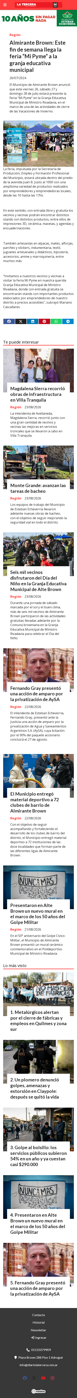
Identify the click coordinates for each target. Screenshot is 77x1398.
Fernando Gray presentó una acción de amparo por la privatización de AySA (36, 693)
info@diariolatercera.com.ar (39, 1365)
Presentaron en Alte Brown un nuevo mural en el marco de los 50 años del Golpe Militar (37, 913)
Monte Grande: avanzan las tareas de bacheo (38, 488)
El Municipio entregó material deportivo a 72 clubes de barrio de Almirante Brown (34, 802)
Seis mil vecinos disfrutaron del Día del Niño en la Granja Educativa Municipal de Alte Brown (38, 580)
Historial (39, 1322)
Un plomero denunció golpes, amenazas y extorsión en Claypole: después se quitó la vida (34, 1088)
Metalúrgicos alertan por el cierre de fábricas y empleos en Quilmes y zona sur (38, 1020)
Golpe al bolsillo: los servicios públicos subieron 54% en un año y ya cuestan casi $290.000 (38, 1156)
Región (15, 35)
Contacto (38, 1315)
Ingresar (40, 1337)
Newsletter (38, 1330)
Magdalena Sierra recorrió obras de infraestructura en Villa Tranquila (37, 394)
